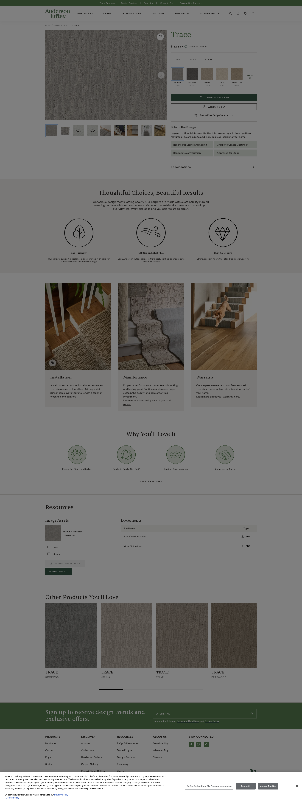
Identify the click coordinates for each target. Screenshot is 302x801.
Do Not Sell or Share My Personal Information (209, 786)
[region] (151, 786)
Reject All (245, 786)
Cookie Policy (12, 797)
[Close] (297, 785)
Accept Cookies (268, 786)
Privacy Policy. (61, 794)
